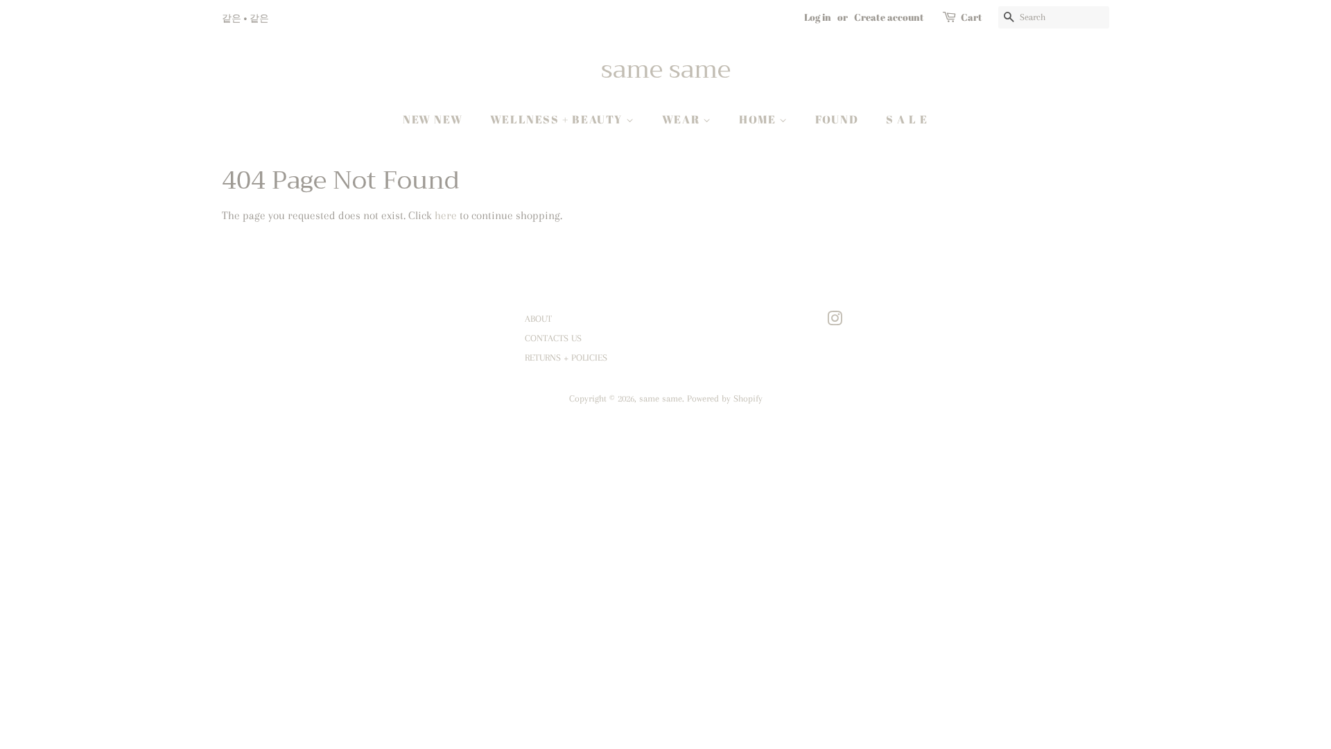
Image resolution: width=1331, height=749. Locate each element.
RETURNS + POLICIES (566, 357)
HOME (759, 119)
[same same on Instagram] (834, 321)
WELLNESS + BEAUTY (558, 119)
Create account (889, 17)
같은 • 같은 (245, 17)
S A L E (907, 119)
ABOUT (538, 318)
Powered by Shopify (725, 398)
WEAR (682, 119)
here (446, 215)
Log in (817, 17)
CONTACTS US (553, 337)
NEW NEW (432, 119)
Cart (971, 17)
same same (666, 70)
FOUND (836, 119)
